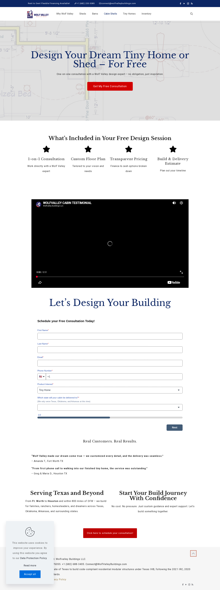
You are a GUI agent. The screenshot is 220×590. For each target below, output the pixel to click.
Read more (30, 565)
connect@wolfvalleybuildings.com (118, 3)
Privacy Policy (57, 579)
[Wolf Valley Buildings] (37, 14)
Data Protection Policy (33, 558)
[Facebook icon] (180, 3)
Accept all (30, 574)
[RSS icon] (192, 3)
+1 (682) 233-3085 (86, 3)
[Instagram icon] (188, 3)
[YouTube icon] (184, 3)
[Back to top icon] (193, 553)
